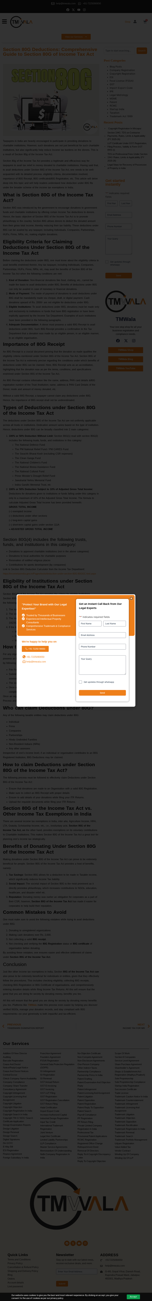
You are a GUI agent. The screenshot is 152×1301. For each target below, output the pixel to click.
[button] (131, 598)
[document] (76, 650)
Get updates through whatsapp (99, 682)
